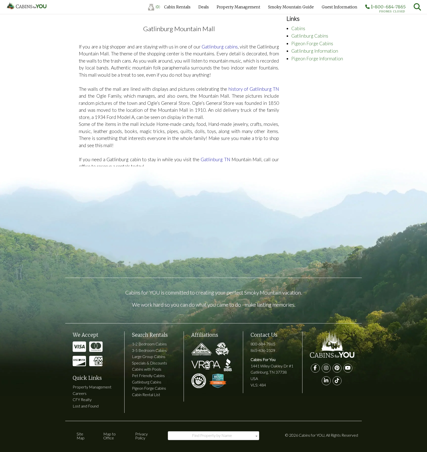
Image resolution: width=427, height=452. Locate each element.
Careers (79, 393)
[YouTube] (347, 368)
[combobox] (213, 435)
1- (388, 8)
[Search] (417, 7)
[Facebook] (315, 368)
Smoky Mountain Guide (291, 6)
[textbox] (213, 435)
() (157, 6)
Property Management (238, 6)
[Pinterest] (337, 368)
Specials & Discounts (149, 363)
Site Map (81, 435)
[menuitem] (154, 7)
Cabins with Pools (146, 369)
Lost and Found (86, 406)
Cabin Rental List (146, 394)
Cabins (298, 28)
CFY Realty (82, 399)
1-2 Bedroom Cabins (149, 343)
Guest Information (339, 6)
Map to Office (109, 435)
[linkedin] (326, 380)
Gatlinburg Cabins (309, 36)
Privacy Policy (141, 435)
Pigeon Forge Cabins (312, 43)
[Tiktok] (337, 380)
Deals (203, 6)
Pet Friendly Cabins (148, 375)
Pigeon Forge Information (317, 58)
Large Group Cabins (148, 356)
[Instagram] (326, 368)
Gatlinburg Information (314, 51)
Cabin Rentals (177, 6)
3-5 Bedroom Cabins (149, 350)
